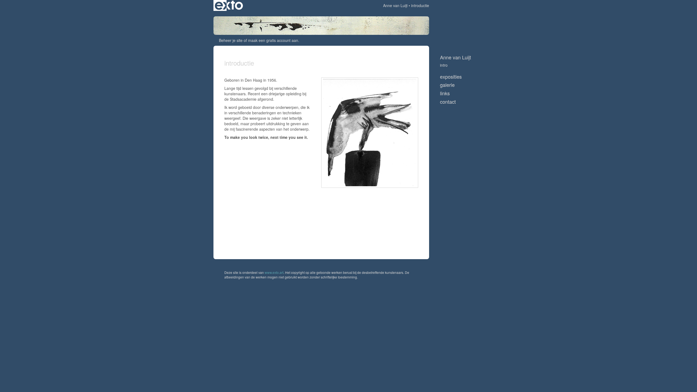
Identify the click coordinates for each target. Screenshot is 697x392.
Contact (448, 101)
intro (444, 65)
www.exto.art (274, 272)
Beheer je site (231, 40)
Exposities (451, 76)
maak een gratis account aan (273, 40)
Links (445, 93)
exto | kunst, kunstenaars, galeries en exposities (228, 5)
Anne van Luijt (395, 5)
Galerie (447, 84)
